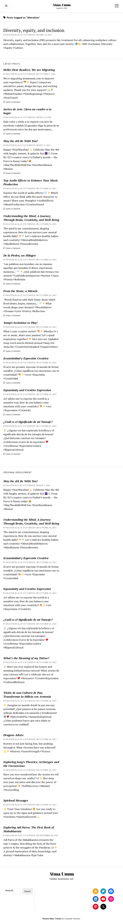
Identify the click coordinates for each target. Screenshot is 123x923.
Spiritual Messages (15, 800)
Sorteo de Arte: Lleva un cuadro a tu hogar (27, 111)
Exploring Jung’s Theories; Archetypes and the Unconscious (31, 764)
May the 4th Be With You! (20, 141)
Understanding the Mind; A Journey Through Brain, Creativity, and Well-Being (31, 218)
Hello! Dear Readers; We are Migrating (29, 70)
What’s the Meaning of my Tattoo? (26, 658)
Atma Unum (62, 5)
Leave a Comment (13, 102)
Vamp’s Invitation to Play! (20, 323)
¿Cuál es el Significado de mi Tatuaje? (28, 422)
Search (9, 890)
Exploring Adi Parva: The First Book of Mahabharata (28, 829)
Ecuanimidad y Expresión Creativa (25, 358)
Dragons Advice (13, 735)
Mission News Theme (51, 918)
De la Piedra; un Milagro (19, 255)
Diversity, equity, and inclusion (33, 30)
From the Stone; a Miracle (20, 291)
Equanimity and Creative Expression (27, 390)
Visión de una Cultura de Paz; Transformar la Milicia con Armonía (27, 694)
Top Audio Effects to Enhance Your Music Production (30, 182)
